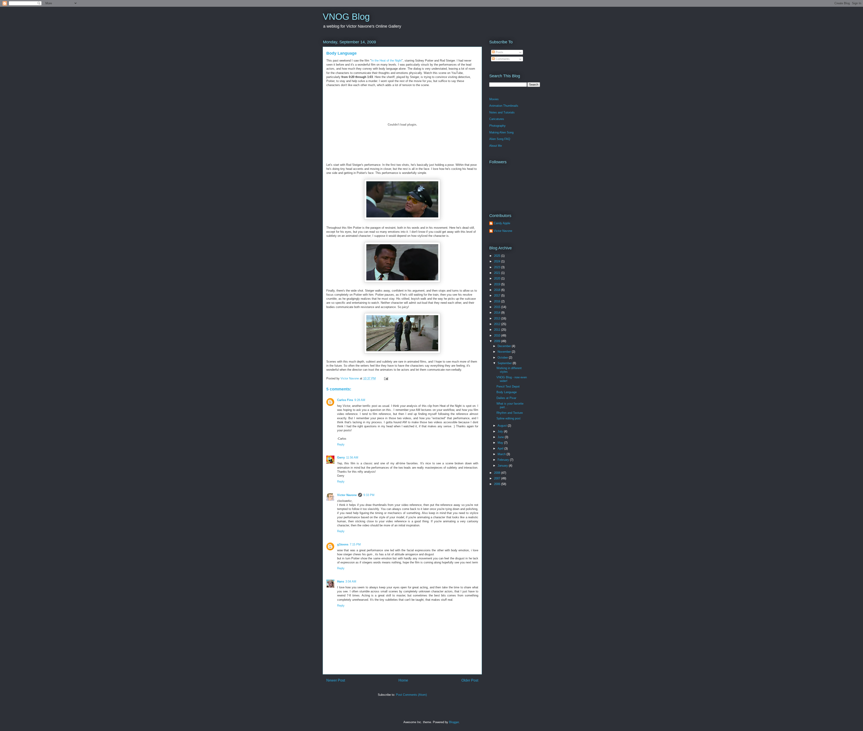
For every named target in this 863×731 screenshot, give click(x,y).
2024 (497, 261)
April (501, 448)
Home (403, 680)
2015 (497, 307)
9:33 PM (368, 495)
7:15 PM (355, 544)
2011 (497, 329)
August (503, 425)
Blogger (454, 722)
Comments (502, 59)
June (501, 437)
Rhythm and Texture (509, 412)
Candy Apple (502, 223)
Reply (341, 444)
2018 (497, 290)
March (502, 454)
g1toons (342, 544)
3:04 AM (350, 581)
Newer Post (335, 680)
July (501, 431)
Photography (497, 125)
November (505, 351)
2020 (497, 278)
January (503, 465)
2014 (497, 312)
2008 (497, 472)
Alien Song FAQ (499, 139)
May (501, 442)
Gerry (341, 457)
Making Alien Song (501, 132)
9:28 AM (359, 400)
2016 (497, 301)
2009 (497, 341)
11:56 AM (352, 457)
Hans (340, 581)
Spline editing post (508, 418)
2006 (497, 484)
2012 (497, 324)
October (503, 357)
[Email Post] (386, 378)
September (505, 363)
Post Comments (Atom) (411, 694)
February (504, 459)
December (505, 346)
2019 (497, 284)
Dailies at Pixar (506, 398)
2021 (497, 273)
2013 (497, 318)
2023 (497, 267)
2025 (497, 255)
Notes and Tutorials (502, 112)
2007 (497, 478)
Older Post (469, 680)
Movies (494, 99)
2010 (497, 335)
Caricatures (496, 119)
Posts (499, 52)
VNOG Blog (346, 17)
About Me (495, 145)
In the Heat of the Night (386, 60)
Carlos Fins (345, 400)
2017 (497, 295)
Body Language (341, 53)
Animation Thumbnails (503, 105)
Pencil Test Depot (508, 386)
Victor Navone (347, 495)
